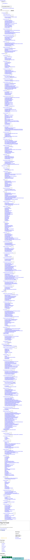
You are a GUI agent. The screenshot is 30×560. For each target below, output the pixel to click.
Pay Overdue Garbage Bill (8, 25)
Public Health (5, 154)
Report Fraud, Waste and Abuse (9, 140)
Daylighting (6, 219)
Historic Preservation (6, 388)
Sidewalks (6, 224)
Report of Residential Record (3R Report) (10, 382)
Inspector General (7, 466)
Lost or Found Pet (7, 65)
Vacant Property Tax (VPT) (8, 314)
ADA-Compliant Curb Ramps (8, 225)
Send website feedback (18, 538)
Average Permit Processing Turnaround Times (10, 363)
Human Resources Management (9, 465)
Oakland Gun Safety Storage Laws (9, 177)
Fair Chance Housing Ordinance (9, 104)
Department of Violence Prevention (9, 474)
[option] (16, 4)
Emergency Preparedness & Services (7, 201)
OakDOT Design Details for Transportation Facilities (11, 278)
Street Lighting (7, 229)
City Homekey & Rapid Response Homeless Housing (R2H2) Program (14, 129)
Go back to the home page (3, 528)
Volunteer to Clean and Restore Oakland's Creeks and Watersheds (13, 149)
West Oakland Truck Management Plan (10, 378)
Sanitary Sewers (7, 227)
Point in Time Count (7, 130)
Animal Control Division (8, 62)
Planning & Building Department (7, 345)
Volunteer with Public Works (8, 151)
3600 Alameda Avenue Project (8, 425)
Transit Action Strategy (8, 265)
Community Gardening (8, 135)
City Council (6, 460)
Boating (6, 122)
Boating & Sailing (7, 134)
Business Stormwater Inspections (9, 315)
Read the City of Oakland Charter (9, 450)
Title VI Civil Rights (7, 558)
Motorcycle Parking (7, 216)
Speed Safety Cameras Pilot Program (9, 238)
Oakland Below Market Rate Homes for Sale (10, 109)
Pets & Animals (5, 61)
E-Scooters (6, 255)
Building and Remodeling (6, 47)
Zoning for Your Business (8, 298)
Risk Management (7, 511)
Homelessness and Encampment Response (10, 127)
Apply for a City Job (7, 505)
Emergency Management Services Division (10, 197)
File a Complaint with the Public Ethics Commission (11, 143)
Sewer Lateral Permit (7, 288)
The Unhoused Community (6, 125)
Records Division (7, 186)
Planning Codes (7, 355)
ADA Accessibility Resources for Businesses (10, 518)
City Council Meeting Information (9, 445)
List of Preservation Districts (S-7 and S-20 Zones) (11, 392)
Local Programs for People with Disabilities (10, 83)
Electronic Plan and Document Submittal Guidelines (11, 366)
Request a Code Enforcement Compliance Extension (11, 404)
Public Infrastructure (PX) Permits (9, 282)
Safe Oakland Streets (7, 236)
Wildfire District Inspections (8, 194)
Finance (6, 463)
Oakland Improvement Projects (7, 490)
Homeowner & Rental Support (7, 15)
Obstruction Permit (7, 274)
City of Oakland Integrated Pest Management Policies (11, 452)
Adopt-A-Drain (7, 147)
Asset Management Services (8, 329)
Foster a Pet (6, 64)
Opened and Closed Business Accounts (10, 300)
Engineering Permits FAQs (8, 284)
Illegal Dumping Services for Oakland (9, 21)
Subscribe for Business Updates (9, 303)
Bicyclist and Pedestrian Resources (9, 249)
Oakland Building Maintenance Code (9, 399)
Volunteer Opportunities (6, 145)
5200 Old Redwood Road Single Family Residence (11, 424)
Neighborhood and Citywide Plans (9, 377)
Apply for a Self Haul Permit (8, 26)
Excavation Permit (7, 287)
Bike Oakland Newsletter (8, 250)
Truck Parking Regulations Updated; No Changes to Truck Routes (13, 270)
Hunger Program (7, 92)
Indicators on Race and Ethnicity (9, 162)
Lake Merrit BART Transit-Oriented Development (11, 417)
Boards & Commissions (6, 433)
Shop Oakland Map (5, 341)
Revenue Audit (7, 486)
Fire (3, 191)
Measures (6, 439)
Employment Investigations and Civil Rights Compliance (12, 462)
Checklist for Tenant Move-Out (9, 313)
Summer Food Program (8, 94)
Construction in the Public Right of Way (10, 276)
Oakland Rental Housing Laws (9, 102)
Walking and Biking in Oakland (7, 246)
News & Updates (5, 500)
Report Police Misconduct (6, 188)
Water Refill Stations (7, 124)
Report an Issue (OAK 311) (6, 14)
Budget (6, 481)
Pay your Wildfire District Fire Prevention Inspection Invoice (12, 32)
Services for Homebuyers (6, 107)
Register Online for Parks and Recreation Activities (11, 133)
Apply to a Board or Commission (9, 146)
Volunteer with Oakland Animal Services (10, 66)
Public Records (5, 502)
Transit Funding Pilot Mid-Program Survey (10, 244)
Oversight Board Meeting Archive (9, 447)
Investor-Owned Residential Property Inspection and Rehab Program (13, 401)
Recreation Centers (7, 123)
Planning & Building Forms (8, 365)
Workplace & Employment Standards (9, 475)
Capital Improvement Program (7, 494)
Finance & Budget (5, 480)
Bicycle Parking (7, 247)
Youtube (8, 557)
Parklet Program (7, 211)
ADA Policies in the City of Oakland (9, 515)
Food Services (5, 90)
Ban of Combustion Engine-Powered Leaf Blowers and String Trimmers (14, 451)
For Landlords (7, 101)
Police (4, 179)
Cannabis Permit (7, 299)
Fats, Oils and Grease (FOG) (8, 22)
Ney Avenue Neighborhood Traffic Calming (10, 491)
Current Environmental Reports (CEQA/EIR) (10, 386)
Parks (5, 114)
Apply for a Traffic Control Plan (9, 275)
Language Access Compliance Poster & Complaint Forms (12, 80)
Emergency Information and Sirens (9, 203)
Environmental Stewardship (8, 148)
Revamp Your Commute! (8, 259)
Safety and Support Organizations (9, 178)
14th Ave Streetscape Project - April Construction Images (12, 493)
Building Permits (7, 350)
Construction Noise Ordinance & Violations (10, 403)
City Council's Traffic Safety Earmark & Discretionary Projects (13, 239)
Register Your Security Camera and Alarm (10, 174)
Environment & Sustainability (7, 384)
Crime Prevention (5, 171)
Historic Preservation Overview (9, 389)
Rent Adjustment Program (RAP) (9, 99)
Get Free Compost (7, 27)
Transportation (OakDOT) (8, 473)
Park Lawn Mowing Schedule (8, 116)
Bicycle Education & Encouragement (9, 248)
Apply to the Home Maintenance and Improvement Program (12, 30)
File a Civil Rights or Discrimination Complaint (11, 141)
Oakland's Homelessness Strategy (9, 128)
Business (3, 291)
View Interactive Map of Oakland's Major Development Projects (13, 413)
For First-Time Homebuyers (8, 108)
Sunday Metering (7, 220)
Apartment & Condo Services (8, 20)
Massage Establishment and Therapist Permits (10, 296)
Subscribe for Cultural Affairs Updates (9, 59)
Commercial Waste (7, 308)
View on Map (17, 537)
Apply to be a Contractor (8, 339)
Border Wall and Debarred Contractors (10, 337)
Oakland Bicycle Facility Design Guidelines (10, 279)
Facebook (2, 557)
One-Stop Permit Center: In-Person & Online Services (11, 361)
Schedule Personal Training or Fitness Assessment (11, 136)
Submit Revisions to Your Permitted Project (10, 368)
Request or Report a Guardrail (8, 234)
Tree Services (6, 115)
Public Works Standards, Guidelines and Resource (11, 283)
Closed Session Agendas (8, 446)
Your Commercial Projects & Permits (8, 407)
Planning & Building (6, 333)
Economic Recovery (7, 321)
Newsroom (6, 468)
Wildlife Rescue (7, 67)
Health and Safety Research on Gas (9, 156)
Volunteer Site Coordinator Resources (9, 152)
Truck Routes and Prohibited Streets (9, 230)
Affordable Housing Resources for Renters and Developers (12, 97)
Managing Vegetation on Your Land (9, 31)
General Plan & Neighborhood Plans (7, 375)
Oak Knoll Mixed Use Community (9, 414)
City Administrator (7, 457)
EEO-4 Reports (7, 510)
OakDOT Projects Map (8, 263)
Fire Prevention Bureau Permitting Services (10, 193)
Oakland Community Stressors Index (9, 157)
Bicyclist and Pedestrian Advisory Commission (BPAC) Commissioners (14, 434)
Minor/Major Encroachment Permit (9, 273)
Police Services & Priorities (8, 182)
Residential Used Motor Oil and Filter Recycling (11, 23)
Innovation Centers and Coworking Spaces (10, 325)
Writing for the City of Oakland (9, 498)
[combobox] (6, 6)
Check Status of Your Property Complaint (10, 405)
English (8, 4)
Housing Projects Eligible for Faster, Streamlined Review (12, 408)
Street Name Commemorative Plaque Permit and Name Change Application (14, 277)
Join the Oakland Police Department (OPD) (10, 181)
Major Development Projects (7, 411)
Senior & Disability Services (6, 82)
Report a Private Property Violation (9, 33)
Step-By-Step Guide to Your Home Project (10, 48)
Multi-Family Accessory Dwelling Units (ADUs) (11, 372)
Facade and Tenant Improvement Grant (10, 312)
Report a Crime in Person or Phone (9, 169)
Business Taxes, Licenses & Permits (7, 293)
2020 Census (6, 483)
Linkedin (11, 557)
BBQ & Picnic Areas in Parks (8, 117)
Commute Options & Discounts (7, 257)
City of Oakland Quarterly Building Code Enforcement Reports (13, 400)
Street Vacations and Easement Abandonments (10, 289)
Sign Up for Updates (18, 558)
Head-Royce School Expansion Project (10, 420)
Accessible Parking (7, 207)
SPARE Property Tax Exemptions (9, 44)
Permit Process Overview (6, 360)
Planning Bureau (7, 358)
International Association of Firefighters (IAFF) (11, 195)
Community (3, 53)
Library (4, 137)
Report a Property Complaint (8, 398)
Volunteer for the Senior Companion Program (10, 88)
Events (6, 57)
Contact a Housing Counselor (8, 98)
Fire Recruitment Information (8, 198)
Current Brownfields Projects (8, 426)
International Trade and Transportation (9, 322)
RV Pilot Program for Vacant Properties (10, 373)
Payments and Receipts (8, 307)
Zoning (6, 356)
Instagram (6, 557)
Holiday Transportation (8, 260)
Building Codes (7, 349)
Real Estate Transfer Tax (8, 45)
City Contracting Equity (8, 338)
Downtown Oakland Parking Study (9, 266)
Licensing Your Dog (7, 63)
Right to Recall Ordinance (8, 453)
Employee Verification (8, 506)
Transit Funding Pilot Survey (8, 243)
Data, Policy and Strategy (8, 320)
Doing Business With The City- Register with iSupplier (12, 336)
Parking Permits (7, 209)
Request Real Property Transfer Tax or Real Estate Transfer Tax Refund (14, 43)
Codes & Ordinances (6, 449)
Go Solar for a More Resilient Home (9, 36)
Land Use (6, 324)
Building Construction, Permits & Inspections (9, 347)
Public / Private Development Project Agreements (11, 412)
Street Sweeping (7, 223)
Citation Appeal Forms (8, 17)
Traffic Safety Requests (8, 233)
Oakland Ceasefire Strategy (8, 172)
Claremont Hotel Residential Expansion (10, 416)
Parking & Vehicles (5, 206)
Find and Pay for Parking (8, 208)
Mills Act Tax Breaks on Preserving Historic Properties (12, 393)
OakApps (6, 497)
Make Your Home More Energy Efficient (8, 35)
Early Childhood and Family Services (9, 76)
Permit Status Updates (7, 364)
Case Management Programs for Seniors (10, 86)
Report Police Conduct (8, 184)
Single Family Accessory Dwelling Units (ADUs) (11, 371)
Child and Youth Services (6, 75)
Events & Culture (5, 55)
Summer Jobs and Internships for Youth (10, 509)
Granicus (28, 559)
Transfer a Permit (7, 367)
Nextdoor (9, 557)
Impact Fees (6, 351)
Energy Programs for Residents (9, 37)
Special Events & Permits (8, 58)
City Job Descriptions (7, 507)
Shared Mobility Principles (8, 256)
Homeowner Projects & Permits (9, 49)
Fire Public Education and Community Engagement (11, 199)
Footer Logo (5, 534)
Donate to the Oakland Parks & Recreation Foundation (12, 120)
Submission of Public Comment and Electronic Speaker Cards (12, 443)
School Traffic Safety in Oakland (9, 237)
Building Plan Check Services (8, 348)
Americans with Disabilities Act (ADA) (8, 513)
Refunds (6, 485)
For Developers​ (5, 327)
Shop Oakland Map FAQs (8, 342)
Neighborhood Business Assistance (9, 305)
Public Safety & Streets (5, 165)
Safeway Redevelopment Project (9, 422)
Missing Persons (7, 175)
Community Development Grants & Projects (10, 71)
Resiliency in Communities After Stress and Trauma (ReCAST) (11, 164)
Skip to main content (2, 0)
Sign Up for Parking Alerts (8, 210)
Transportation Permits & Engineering (8, 272)
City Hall (6, 437)
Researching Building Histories (9, 394)
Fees (5, 484)
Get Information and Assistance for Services (10, 85)
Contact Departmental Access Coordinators (10, 517)
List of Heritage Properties (8, 391)
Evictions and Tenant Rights (8, 100)
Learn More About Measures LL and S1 (10, 189)
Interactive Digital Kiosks (8, 226)
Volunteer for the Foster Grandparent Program (10, 87)
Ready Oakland (7, 202)
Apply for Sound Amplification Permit (9, 297)
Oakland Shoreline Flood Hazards (9, 379)
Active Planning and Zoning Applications (10, 357)
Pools (5, 118)
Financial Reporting (7, 482)
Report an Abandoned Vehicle (8, 212)
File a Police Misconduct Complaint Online (10, 142)
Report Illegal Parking (7, 213)
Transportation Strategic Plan (8, 264)
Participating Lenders (7, 110)
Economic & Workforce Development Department (11, 319)
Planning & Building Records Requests (8, 381)
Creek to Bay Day (7, 150)
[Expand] (7, 13)
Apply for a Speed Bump (8, 235)
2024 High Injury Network (8, 240)
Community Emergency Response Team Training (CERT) (12, 204)
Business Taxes (7, 306)
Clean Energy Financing (8, 39)
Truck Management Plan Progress (9, 267)
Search (1, 10)
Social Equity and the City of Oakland (9, 161)
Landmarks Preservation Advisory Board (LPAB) (9, 429)
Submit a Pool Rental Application (9, 119)
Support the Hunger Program (8, 93)
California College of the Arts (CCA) (9, 419)
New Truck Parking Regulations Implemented (10, 269)
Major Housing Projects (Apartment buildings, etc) (11, 50)
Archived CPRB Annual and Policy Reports (10, 190)
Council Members (7, 438)
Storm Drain (6, 228)
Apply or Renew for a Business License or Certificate (11, 294)
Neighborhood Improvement (8, 72)
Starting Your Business (8, 304)
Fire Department (7, 472)
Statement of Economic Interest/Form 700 (10, 478)
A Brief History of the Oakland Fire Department (11, 196)
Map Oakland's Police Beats (8, 185)
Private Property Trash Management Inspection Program (12, 316)
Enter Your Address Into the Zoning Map (10, 51)
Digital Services (5, 495)
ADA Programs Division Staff (8, 519)
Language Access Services (6, 78)
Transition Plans (7, 514)
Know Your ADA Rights (8, 516)
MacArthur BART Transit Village (9, 418)
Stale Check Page (7, 487)
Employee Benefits (7, 508)
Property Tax (5, 41)
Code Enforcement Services (6, 396)
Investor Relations (7, 488)
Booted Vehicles (7, 217)
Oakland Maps (4, 551)
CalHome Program (7, 111)
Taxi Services (6, 215)
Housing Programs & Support (7, 96)
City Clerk (6, 459)
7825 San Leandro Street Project (9, 427)
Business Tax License (7, 295)
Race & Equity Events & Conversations (10, 163)
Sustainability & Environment (8, 73)
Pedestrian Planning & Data (8, 251)
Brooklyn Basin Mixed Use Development (10, 415)
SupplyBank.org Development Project (9, 423)
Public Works (6, 471)
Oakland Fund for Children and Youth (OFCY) (11, 77)
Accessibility (6, 105)
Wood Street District (7, 428)
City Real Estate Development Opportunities (10, 331)
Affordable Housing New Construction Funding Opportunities (12, 328)
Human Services (7, 464)
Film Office (6, 323)
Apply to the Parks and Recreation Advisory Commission (12, 121)
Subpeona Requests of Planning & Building (10, 383)
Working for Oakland (6, 332)
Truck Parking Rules (7, 214)
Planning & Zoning (5, 354)
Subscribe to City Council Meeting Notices (10, 444)
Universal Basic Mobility (6, 241)
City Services (3, 547)
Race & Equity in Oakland (6, 160)
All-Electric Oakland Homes (8, 38)
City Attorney (6, 458)
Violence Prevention (7, 173)
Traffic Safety (5, 232)
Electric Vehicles (7, 218)
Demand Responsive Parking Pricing (9, 268)
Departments (5, 455)
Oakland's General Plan (8, 70)
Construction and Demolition (8, 352)
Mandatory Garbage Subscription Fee (9, 24)
